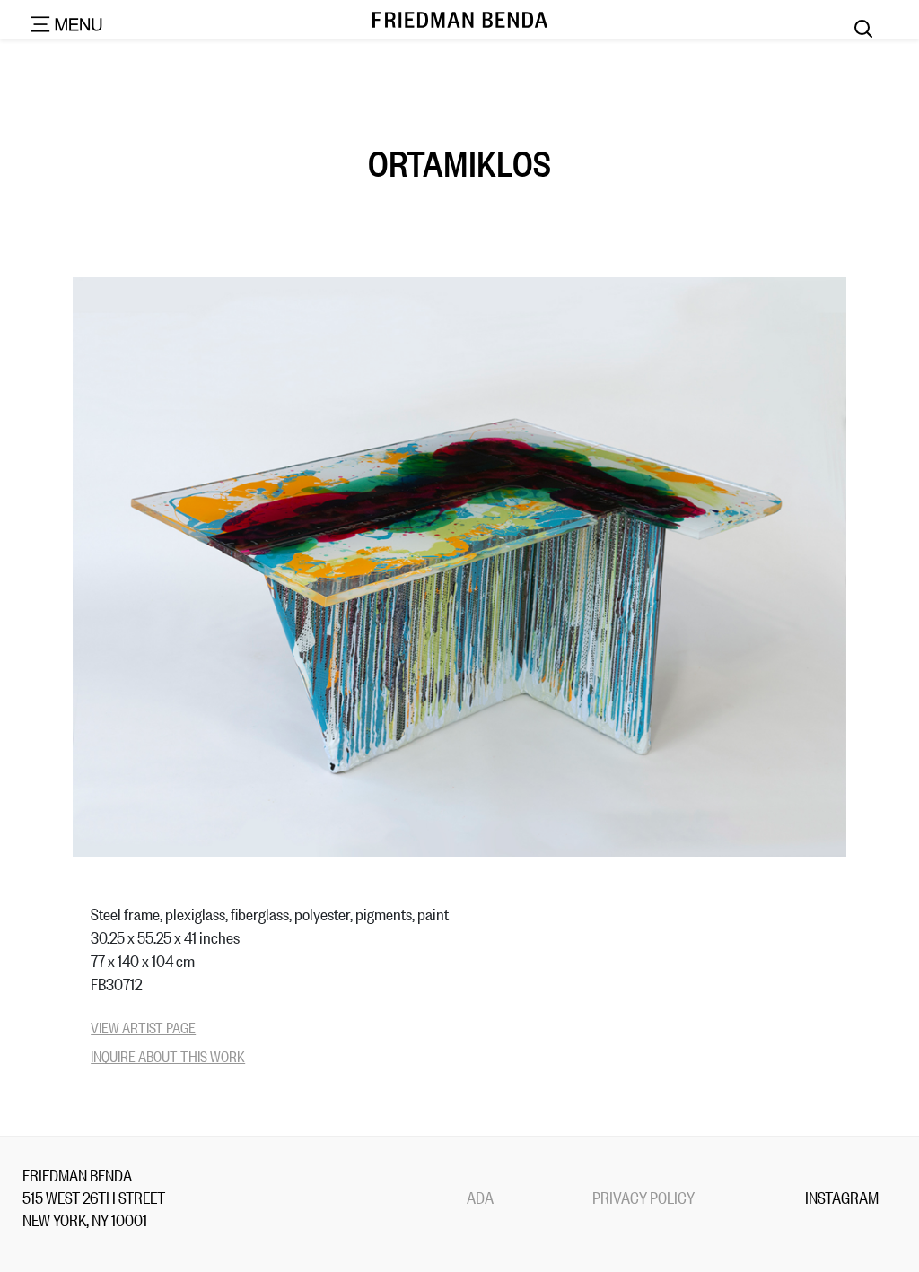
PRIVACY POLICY (643, 1196)
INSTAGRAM (842, 1196)
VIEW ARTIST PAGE (143, 1026)
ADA (480, 1196)
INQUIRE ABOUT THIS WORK (168, 1055)
